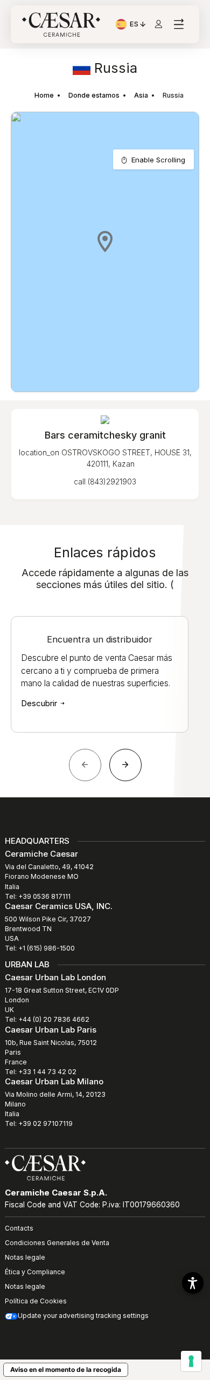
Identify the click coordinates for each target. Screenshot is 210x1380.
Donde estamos (94, 95)
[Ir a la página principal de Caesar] (61, 24)
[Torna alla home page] (45, 1167)
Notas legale (25, 1257)
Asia (141, 95)
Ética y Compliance (35, 1272)
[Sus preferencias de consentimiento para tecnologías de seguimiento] (191, 1361)
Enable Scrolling (158, 159)
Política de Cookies (36, 1301)
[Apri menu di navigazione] (178, 24)
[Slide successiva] (125, 765)
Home (44, 95)
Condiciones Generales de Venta (57, 1243)
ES (138, 25)
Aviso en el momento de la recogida (65, 1369)
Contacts (19, 1228)
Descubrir (40, 703)
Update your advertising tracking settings (83, 1315)
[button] (105, 241)
